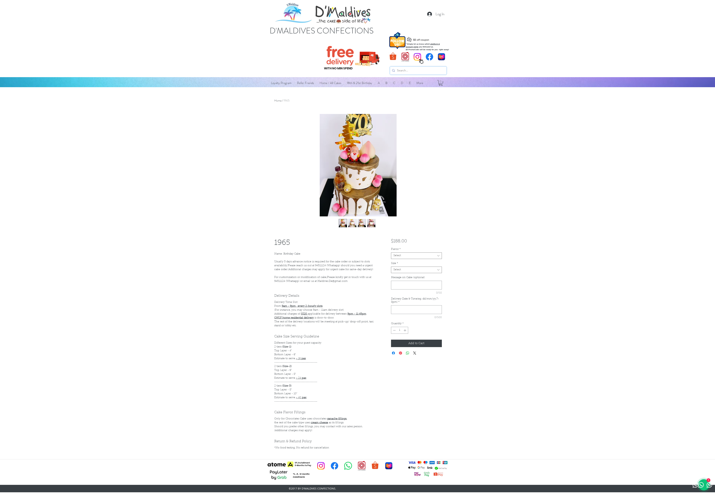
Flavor (396, 249)
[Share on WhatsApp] (407, 353)
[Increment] (405, 330)
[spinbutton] (399, 330)
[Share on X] (414, 353)
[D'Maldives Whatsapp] (348, 466)
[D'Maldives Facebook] (429, 57)
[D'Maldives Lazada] (442, 57)
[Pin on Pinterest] (400, 353)
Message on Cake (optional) (408, 277)
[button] (379, 83)
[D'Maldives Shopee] (393, 57)
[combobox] (416, 255)
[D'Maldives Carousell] (405, 57)
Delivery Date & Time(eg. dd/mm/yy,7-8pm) (415, 300)
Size (394, 263)
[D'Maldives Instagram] (321, 466)
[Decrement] (394, 330)
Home (278, 100)
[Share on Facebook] (393, 353)
